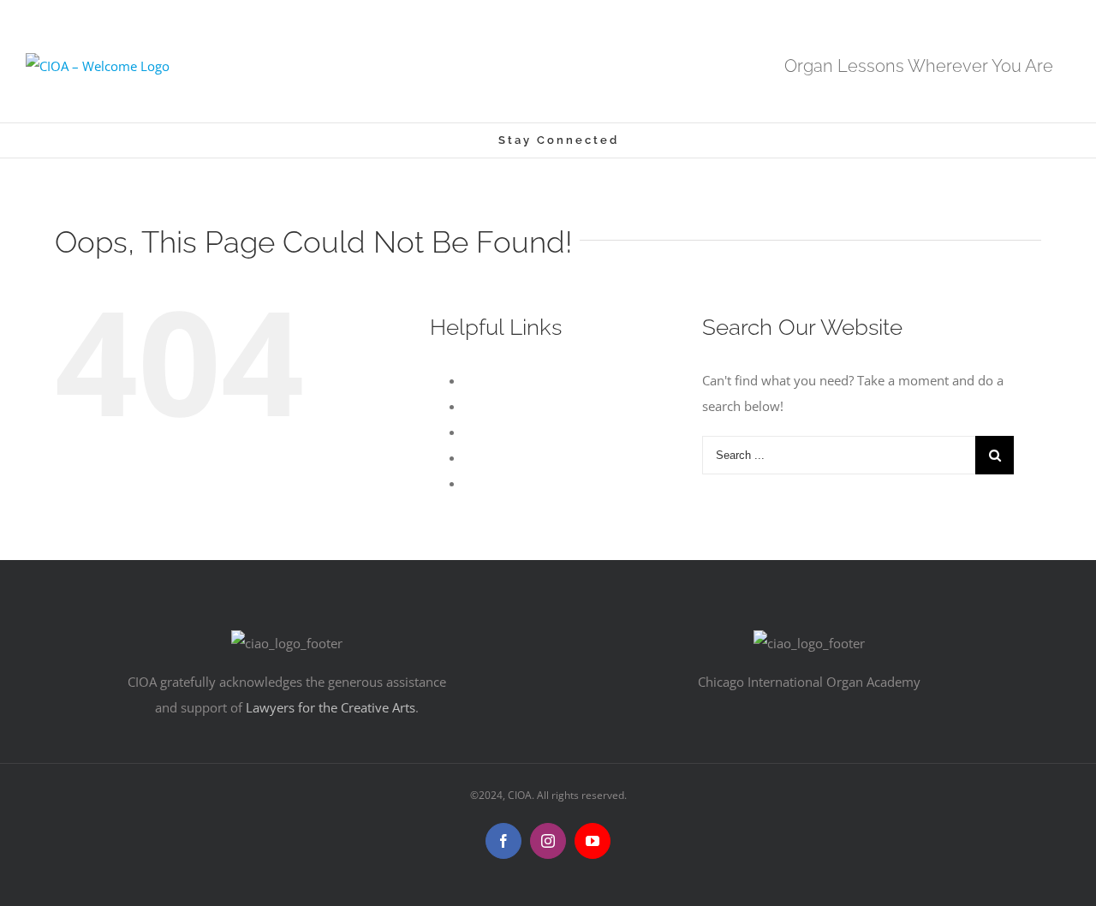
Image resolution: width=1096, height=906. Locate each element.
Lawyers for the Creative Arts (330, 707)
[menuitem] (445, 140)
